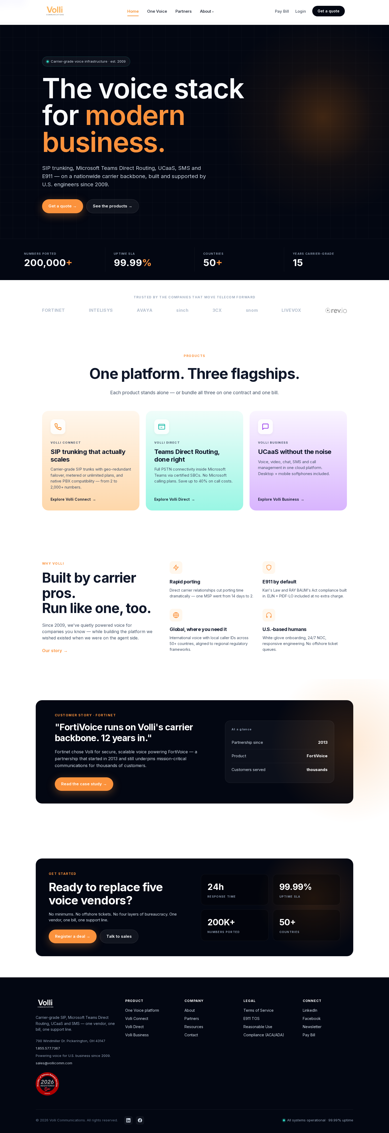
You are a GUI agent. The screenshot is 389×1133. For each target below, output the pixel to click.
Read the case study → (84, 783)
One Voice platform (142, 1010)
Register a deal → (72, 936)
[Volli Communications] (55, 11)
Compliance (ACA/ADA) (263, 1035)
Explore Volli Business (278, 499)
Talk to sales (119, 936)
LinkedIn (310, 1010)
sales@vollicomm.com (54, 1063)
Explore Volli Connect (71, 499)
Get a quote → (62, 205)
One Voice (157, 11)
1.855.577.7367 (48, 1048)
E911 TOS (251, 1018)
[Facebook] (140, 1120)
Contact (191, 1035)
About (205, 11)
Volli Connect (136, 1018)
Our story (52, 650)
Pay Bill (282, 11)
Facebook (312, 1018)
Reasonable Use (257, 1026)
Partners (183, 11)
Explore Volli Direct (172, 499)
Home (133, 11)
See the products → (112, 205)
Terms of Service (258, 1010)
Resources (193, 1026)
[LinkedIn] (128, 1120)
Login (300, 11)
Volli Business (137, 1035)
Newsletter (312, 1026)
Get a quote (329, 11)
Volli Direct (134, 1026)
